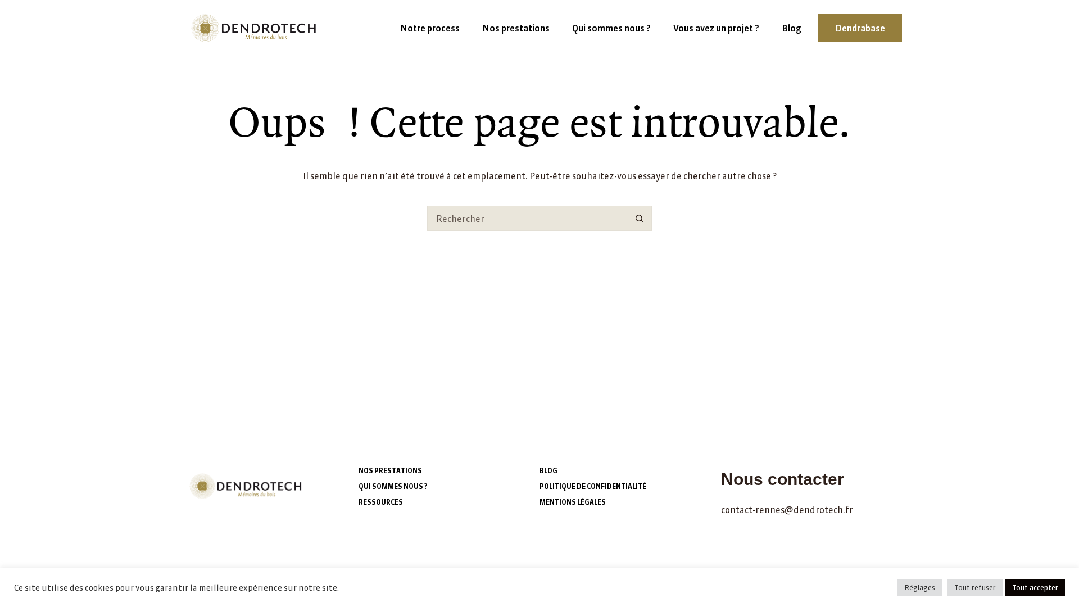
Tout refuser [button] (975, 587)
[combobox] (527, 218)
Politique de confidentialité (593, 486)
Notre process (430, 28)
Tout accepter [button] (1035, 587)
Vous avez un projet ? (716, 28)
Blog (791, 28)
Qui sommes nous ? (611, 28)
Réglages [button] (919, 587)
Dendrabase (860, 28)
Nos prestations (516, 28)
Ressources (381, 502)
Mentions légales (573, 502)
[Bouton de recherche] (639, 218)
